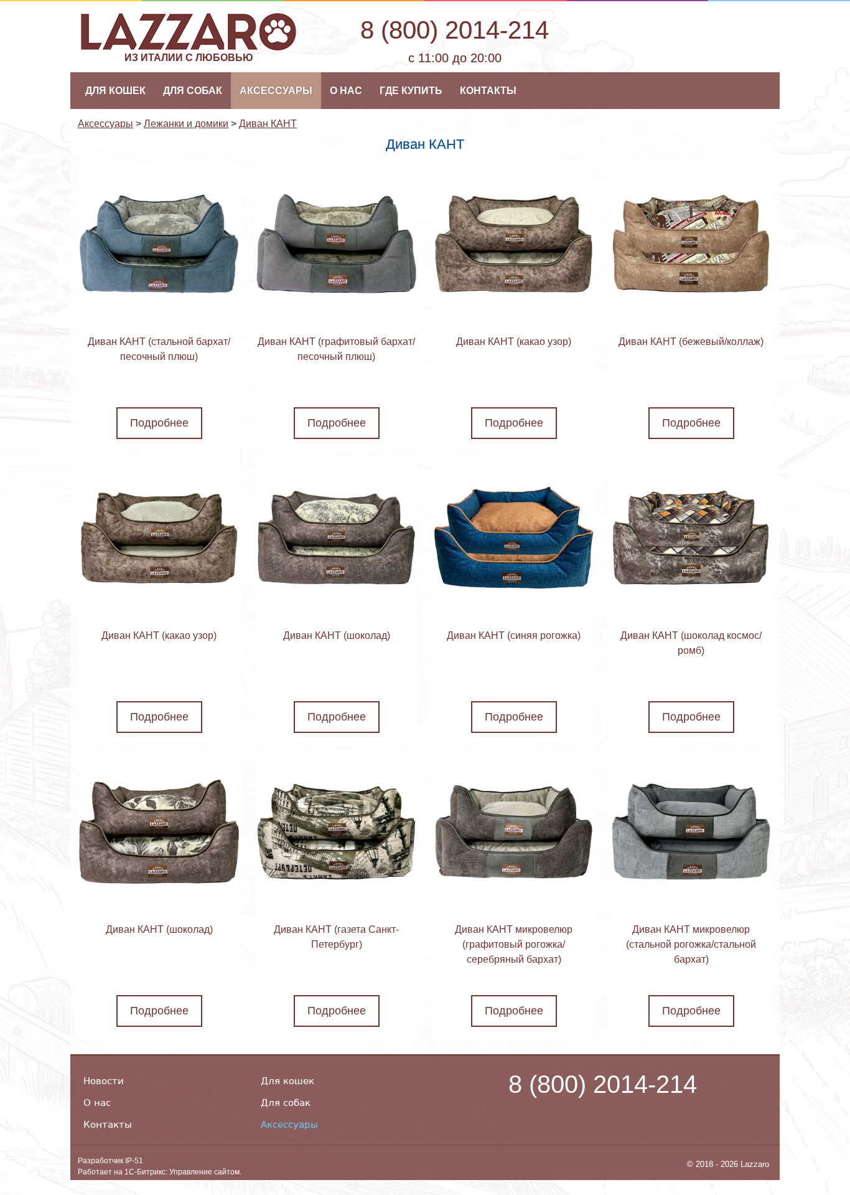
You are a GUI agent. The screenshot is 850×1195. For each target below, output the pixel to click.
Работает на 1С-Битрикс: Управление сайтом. (159, 1172)
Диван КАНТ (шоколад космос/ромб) (691, 643)
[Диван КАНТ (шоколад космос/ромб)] (691, 537)
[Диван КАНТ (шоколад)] (336, 537)
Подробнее (159, 423)
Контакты (107, 1124)
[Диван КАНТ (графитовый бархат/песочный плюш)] (336, 244)
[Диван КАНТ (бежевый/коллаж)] (691, 244)
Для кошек (287, 1081)
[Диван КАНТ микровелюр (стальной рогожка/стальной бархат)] (691, 831)
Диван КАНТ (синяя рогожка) (514, 635)
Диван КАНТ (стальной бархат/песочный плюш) (159, 349)
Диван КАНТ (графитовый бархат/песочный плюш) (336, 349)
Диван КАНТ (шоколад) (336, 635)
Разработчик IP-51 (110, 1160)
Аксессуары (289, 1124)
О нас (97, 1102)
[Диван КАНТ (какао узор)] (513, 244)
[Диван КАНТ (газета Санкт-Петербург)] (336, 831)
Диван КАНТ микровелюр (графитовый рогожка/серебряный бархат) (513, 944)
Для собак (286, 1102)
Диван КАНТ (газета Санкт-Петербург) (336, 937)
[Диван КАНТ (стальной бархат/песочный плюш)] (159, 244)
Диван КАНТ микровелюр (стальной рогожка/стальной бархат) (691, 944)
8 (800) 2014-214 (454, 30)
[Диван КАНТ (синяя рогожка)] (513, 537)
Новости (103, 1081)
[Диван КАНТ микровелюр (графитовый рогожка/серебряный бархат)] (513, 831)
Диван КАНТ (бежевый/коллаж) (691, 341)
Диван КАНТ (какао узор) (513, 341)
